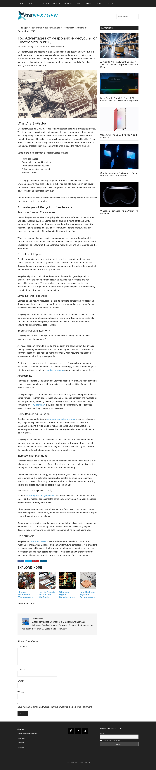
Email (21, 681)
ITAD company (38, 405)
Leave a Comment (57, 47)
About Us (21, 729)
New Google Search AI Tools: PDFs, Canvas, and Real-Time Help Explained (119, 99)
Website (21, 692)
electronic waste (38, 541)
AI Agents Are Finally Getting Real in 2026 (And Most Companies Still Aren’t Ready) (119, 64)
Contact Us (21, 738)
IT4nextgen (38, 16)
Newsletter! (21, 747)
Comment (23, 646)
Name (21, 669)
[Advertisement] (119, 235)
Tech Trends (30, 603)
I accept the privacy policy (111, 740)
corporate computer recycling (61, 419)
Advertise (21, 742)
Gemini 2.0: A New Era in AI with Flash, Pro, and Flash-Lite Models (118, 174)
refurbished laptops (55, 370)
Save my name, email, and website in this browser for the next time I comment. (55, 707)
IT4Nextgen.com (84, 762)
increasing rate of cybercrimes (40, 495)
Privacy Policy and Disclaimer (27, 733)
